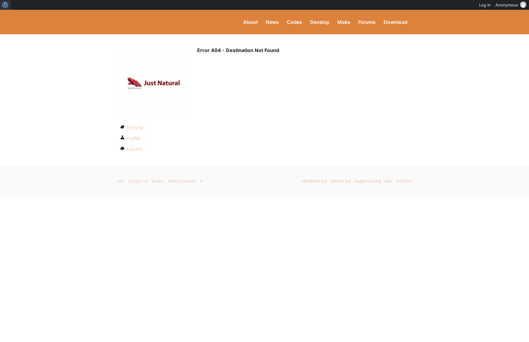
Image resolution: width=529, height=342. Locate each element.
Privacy (158, 181)
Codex (294, 22)
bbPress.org (341, 181)
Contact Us (138, 181)
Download (395, 22)
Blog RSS (403, 181)
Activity (134, 127)
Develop (319, 22)
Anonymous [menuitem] (506, 4)
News (272, 22)
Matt (388, 181)
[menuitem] (5, 5)
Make (343, 22)
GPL (121, 181)
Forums (367, 22)
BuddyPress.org (159, 22)
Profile (133, 138)
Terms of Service (182, 181)
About (250, 22)
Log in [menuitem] (485, 4)
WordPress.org (314, 181)
